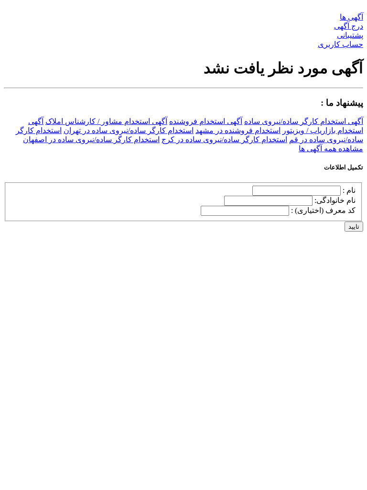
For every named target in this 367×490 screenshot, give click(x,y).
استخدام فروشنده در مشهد (238, 130)
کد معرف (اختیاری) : (323, 210)
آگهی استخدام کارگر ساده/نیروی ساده (303, 121)
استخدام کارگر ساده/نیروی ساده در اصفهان (91, 139)
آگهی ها (351, 17)
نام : (349, 190)
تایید (353, 226)
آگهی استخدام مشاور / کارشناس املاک (106, 121)
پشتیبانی (350, 35)
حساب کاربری (340, 44)
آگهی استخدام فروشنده (205, 121)
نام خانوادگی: (335, 200)
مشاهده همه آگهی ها (331, 149)
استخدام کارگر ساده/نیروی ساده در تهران (129, 130)
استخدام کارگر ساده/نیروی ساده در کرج (224, 139)
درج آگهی (348, 26)
